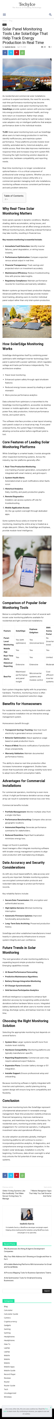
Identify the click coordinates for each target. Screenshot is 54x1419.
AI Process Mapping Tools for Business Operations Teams (27, 1273)
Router (7, 1382)
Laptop (7, 1348)
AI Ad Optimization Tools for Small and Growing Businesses (23, 1279)
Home (5, 21)
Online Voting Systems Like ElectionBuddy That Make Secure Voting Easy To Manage (14, 1195)
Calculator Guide (11, 1314)
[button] (50, 14)
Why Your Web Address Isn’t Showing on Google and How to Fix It (27, 1258)
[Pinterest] (16, 52)
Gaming (7, 1329)
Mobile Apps (9, 1367)
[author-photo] (27, 1220)
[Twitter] (10, 52)
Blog (10, 21)
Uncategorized (10, 1393)
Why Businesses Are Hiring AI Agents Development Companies (24, 1250)
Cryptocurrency (10, 1321)
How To (7, 1344)
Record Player (10, 1374)
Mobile (7, 1355)
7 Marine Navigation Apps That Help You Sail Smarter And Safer (40, 1193)
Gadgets (7, 1325)
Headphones (9, 1336)
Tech (6, 1389)
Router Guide (9, 1385)
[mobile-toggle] (4, 14)
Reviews (7, 1378)
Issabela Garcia (10, 47)
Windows (8, 1397)
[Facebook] (5, 52)
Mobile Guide (9, 1370)
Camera (7, 1318)
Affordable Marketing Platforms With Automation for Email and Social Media (27, 1265)
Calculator (8, 1310)
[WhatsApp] (22, 52)
